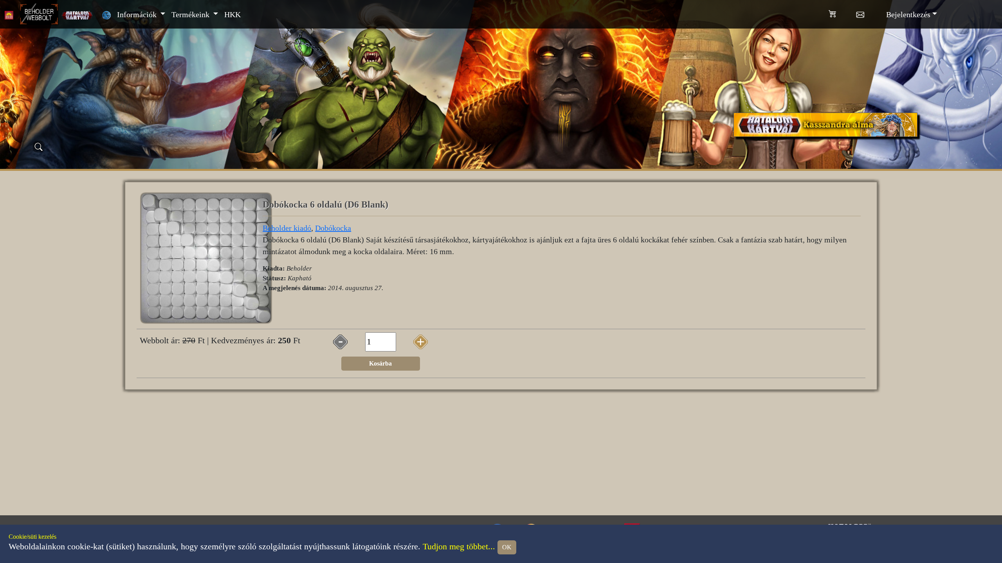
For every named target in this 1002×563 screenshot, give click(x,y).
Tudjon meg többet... (459, 546)
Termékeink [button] (191, 14)
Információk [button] (138, 14)
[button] (842, 12)
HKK (232, 14)
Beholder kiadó (287, 228)
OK (507, 547)
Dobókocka (333, 228)
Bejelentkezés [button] (908, 14)
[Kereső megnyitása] (39, 146)
